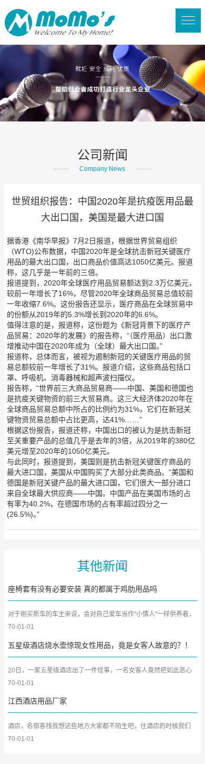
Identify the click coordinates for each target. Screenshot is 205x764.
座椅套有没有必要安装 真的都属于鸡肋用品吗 (82, 589)
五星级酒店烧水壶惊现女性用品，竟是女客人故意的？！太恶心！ (100, 646)
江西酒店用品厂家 (37, 701)
